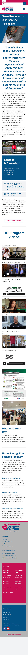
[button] (14, 186)
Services (5, 536)
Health (4, 544)
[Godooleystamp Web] (14, 634)
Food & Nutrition (7, 542)
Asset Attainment (7, 546)
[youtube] (8, 628)
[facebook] (4, 628)
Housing (4, 539)
